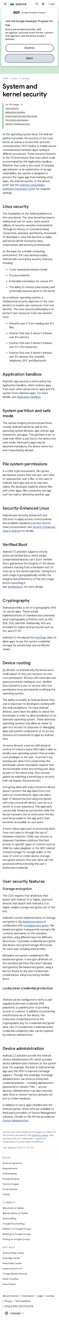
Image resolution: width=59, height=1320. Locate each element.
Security (25, 78)
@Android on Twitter (13, 1208)
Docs (14, 78)
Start (29, 58)
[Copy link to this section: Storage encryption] (35, 889)
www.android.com (12, 1268)
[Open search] (37, 4)
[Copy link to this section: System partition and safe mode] (16, 416)
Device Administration (16, 1120)
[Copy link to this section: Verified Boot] (30, 545)
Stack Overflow (11, 1278)
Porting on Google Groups (16, 1239)
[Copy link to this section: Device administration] (47, 1049)
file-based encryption (30, 921)
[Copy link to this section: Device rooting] (33, 663)
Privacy (8, 1301)
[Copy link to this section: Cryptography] (33, 601)
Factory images (11, 1183)
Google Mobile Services (15, 1273)
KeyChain (40, 637)
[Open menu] (5, 4)
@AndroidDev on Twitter (15, 1213)
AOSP (5, 78)
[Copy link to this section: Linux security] (32, 207)
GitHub (6, 1194)
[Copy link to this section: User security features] (48, 882)
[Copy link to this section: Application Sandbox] (44, 375)
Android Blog (9, 1218)
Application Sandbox (29, 397)
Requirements (10, 1168)
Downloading (10, 1173)
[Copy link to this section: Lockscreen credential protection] (6, 993)
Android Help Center (13, 1252)
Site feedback (23, 1301)
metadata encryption (36, 925)
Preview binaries (11, 1178)
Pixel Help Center (11, 1258)
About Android (11, 1296)
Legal (40, 1296)
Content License (40, 1135)
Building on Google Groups (17, 1234)
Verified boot (15, 587)
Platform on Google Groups (17, 1228)
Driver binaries (10, 1189)
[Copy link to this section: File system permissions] (50, 464)
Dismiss (30, 48)
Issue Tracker (9, 1284)
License (50, 1296)
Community (28, 1296)
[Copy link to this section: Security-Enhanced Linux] (52, 509)
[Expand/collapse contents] (22, 104)
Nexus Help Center (12, 1263)
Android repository (12, 1163)
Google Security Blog (14, 1223)
